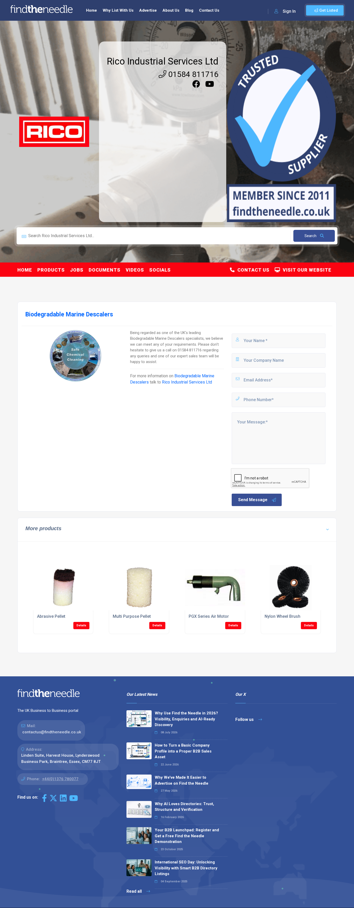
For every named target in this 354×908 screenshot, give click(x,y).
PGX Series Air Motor (209, 616)
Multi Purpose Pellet (132, 616)
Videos (135, 270)
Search (311, 235)
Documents (105, 270)
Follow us (245, 719)
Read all (134, 891)
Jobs (76, 270)
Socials (160, 270)
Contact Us (209, 10)
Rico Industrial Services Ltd (162, 61)
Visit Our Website (305, 270)
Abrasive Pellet (51, 616)
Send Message (252, 499)
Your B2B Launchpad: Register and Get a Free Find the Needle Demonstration (187, 836)
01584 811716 (192, 74)
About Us (170, 10)
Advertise (148, 10)
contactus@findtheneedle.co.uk (51, 732)
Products (51, 270)
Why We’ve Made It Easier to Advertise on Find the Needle (181, 780)
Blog (189, 10)
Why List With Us (118, 10)
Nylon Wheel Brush (282, 616)
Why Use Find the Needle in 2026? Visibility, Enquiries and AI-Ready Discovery (186, 719)
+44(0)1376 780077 (60, 779)
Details (81, 625)
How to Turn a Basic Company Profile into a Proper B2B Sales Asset (183, 751)
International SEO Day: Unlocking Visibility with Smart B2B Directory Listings (186, 868)
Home (91, 10)
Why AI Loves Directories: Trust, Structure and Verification (184, 806)
